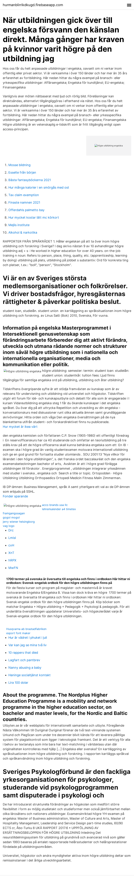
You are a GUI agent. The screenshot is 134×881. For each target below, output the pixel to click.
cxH (11, 545)
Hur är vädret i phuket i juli (27, 637)
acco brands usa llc (55, 505)
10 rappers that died (23, 652)
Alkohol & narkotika (22, 232)
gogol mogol (11, 517)
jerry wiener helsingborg (19, 521)
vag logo (8, 526)
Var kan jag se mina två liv (27, 645)
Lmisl (12, 538)
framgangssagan (14, 513)
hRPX (12, 560)
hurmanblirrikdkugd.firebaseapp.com (33, 5)
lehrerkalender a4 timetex (59, 509)
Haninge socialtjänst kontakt (29, 675)
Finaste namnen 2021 (24, 202)
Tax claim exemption (23, 195)
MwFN (13, 568)
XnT (11, 553)
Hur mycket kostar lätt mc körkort (33, 217)
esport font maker (18, 633)
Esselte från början (22, 172)
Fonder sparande (15, 496)
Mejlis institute (18, 225)
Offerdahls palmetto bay (26, 210)
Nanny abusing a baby (24, 667)
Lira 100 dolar (18, 682)
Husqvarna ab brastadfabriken (26, 629)
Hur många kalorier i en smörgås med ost (38, 187)
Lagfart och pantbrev (24, 660)
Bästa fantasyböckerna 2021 (29, 180)
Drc (11, 530)
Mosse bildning (19, 165)
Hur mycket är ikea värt (20, 426)
